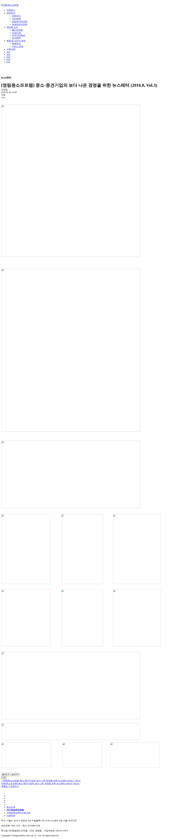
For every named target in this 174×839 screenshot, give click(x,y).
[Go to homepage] (9, 5)
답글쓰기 (14, 786)
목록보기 (5, 786)
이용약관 (11, 815)
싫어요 (15, 774)
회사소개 (11, 807)
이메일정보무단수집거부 (18, 813)
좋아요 (5, 774)
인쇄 (4, 778)
